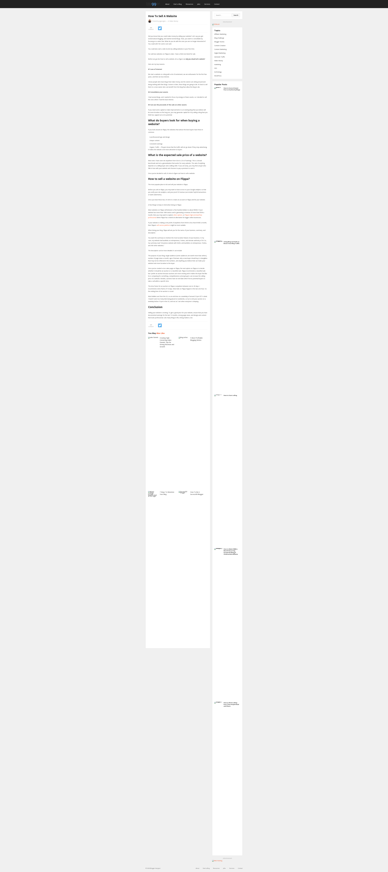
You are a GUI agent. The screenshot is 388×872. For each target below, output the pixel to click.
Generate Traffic (219, 57)
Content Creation (220, 46)
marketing (217, 64)
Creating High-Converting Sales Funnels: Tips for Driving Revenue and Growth (167, 342)
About (167, 4)
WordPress (217, 76)
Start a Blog (177, 4)
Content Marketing (220, 49)
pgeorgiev (162, 21)
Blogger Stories (219, 42)
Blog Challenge (219, 38)
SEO (215, 68)
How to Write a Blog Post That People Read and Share (231, 704)
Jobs (198, 4)
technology (218, 72)
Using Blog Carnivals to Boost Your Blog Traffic (231, 242)
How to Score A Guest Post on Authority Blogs (232, 89)
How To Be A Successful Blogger (196, 493)
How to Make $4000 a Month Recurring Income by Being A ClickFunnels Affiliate (231, 551)
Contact (217, 4)
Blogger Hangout (155, 868)
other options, (178, 215)
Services (207, 4)
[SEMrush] (216, 24)
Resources (189, 4)
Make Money (174, 21)
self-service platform (163, 225)
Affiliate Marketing (220, 34)
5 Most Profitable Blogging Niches (196, 339)
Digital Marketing (219, 53)
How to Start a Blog (230, 395)
